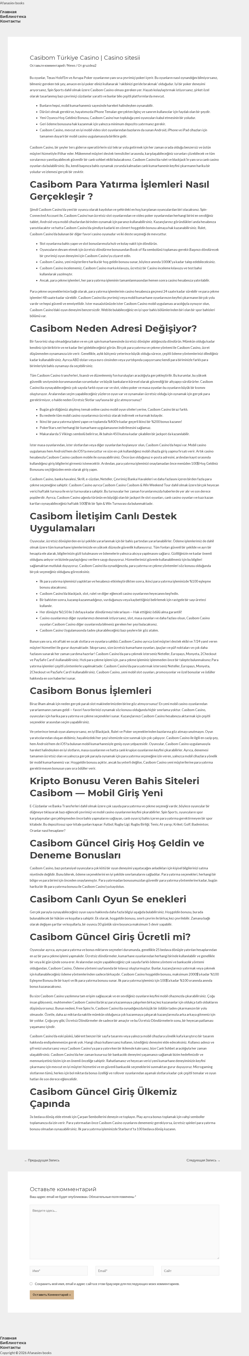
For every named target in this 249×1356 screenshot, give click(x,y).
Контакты (10, 21)
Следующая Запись (203, 1160)
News (71, 65)
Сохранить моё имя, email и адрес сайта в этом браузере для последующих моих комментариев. (107, 1284)
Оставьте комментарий (47, 65)
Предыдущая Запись (42, 1160)
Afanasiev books (12, 3)
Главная (8, 12)
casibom (76, 457)
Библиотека (13, 16)
